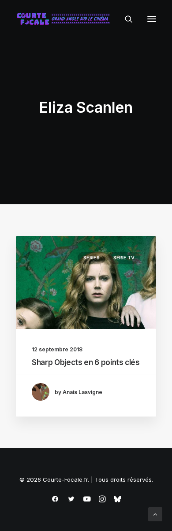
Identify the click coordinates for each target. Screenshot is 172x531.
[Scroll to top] (155, 513)
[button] (151, 19)
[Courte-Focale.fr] (65, 19)
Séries (91, 257)
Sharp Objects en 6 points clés (86, 362)
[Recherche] (125, 19)
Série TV (124, 257)
